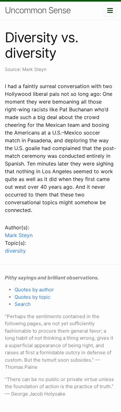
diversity (15, 250)
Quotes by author (34, 289)
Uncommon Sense (38, 10)
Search (23, 304)
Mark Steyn (19, 235)
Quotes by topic (32, 297)
